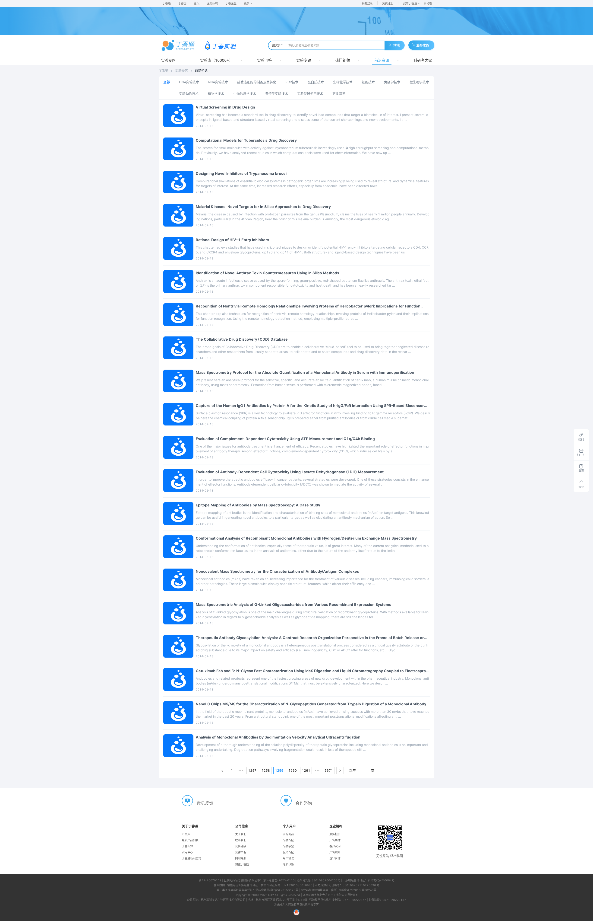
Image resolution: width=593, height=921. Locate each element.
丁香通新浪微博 (191, 858)
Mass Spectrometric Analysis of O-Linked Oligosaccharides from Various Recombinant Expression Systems (293, 604)
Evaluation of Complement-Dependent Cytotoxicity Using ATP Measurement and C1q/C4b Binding (285, 438)
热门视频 (342, 60)
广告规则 (335, 852)
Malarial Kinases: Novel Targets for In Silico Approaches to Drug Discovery (263, 206)
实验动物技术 (189, 94)
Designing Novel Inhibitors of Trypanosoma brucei (241, 173)
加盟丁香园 (242, 864)
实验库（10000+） (216, 60)
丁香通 (166, 3)
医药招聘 (212, 3)
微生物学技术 (419, 82)
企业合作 (335, 858)
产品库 (186, 834)
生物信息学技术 (244, 94)
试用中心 (187, 852)
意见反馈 (205, 803)
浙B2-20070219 (210, 880)
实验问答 (264, 60)
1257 (252, 770)
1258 (266, 770)
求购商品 (288, 834)
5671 (329, 770)
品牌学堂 (288, 846)
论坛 (196, 3)
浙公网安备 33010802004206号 (318, 880)
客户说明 (335, 846)
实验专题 (303, 60)
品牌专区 (288, 840)
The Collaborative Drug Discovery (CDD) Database (242, 339)
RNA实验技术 (218, 82)
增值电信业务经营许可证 (242, 885)
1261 (306, 770)
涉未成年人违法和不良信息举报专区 (296, 904)
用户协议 (288, 858)
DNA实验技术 (189, 82)
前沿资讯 (381, 60)
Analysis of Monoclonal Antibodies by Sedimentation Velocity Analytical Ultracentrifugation (278, 737)
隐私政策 (288, 864)
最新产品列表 (190, 840)
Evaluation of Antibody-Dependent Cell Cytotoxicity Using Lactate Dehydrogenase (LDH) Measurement (290, 472)
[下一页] (340, 770)
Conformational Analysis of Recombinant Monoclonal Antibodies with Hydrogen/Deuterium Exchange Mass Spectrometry (306, 538)
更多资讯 (338, 94)
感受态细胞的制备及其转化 (256, 82)
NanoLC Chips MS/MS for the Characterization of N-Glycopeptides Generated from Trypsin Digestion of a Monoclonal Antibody (311, 704)
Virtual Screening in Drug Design (225, 107)
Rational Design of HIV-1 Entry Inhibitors (232, 239)
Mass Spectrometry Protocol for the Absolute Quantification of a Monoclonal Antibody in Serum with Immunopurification (305, 372)
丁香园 (182, 3)
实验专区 (168, 60)
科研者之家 (422, 60)
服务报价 (335, 834)
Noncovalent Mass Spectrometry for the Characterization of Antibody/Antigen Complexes (277, 571)
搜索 (397, 45)
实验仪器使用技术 (310, 94)
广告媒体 (335, 840)
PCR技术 (291, 82)
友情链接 (240, 846)
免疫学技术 (392, 82)
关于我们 (240, 834)
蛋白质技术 (316, 82)
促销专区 (288, 852)
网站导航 (240, 858)
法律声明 (240, 852)
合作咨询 (303, 803)
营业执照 (219, 885)
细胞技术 (368, 82)
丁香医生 (231, 3)
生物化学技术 (343, 82)
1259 (279, 770)
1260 (292, 770)
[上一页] (222, 770)
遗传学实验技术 (276, 94)
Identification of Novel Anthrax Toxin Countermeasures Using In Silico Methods (267, 273)
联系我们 (240, 840)
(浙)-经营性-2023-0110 (279, 880)
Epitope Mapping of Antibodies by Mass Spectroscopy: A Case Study (258, 505)
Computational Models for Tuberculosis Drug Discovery (246, 140)
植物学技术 (216, 94)
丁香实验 (187, 846)
